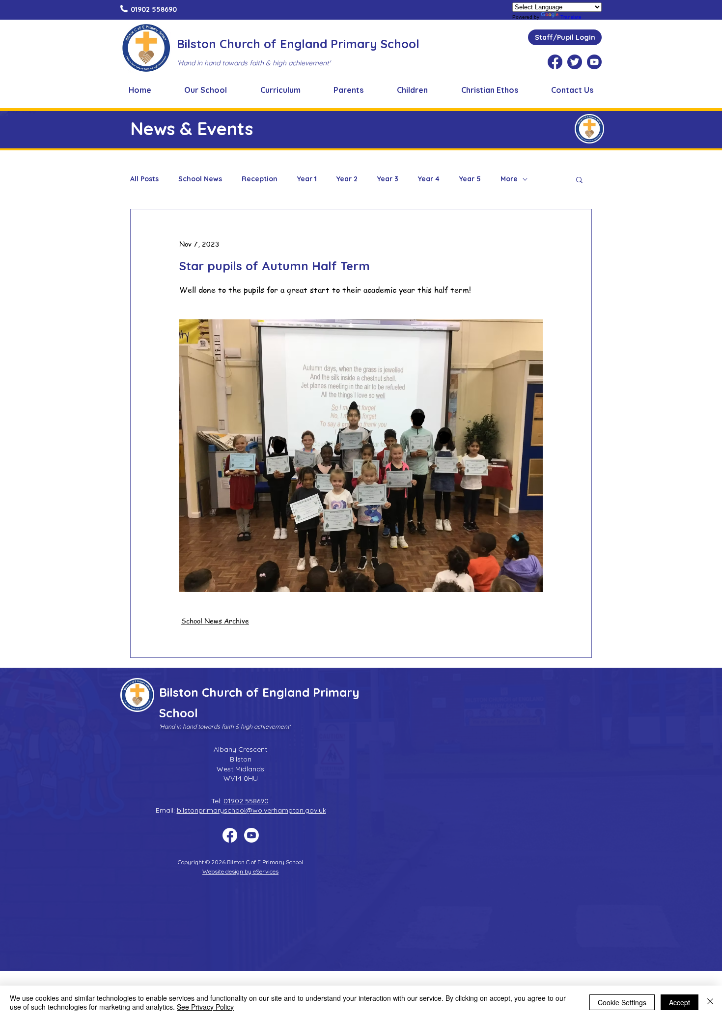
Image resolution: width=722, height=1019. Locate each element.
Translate (571, 17)
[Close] (710, 1002)
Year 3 (387, 179)
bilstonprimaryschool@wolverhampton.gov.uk (251, 810)
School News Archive (215, 620)
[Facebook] (229, 835)
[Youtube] (251, 835)
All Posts (144, 179)
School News (200, 179)
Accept (679, 1002)
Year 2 (347, 179)
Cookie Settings (622, 1002)
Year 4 (429, 179)
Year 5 (470, 179)
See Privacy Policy (205, 1007)
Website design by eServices (240, 871)
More (509, 179)
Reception (260, 179)
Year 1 (307, 179)
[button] (206, 90)
